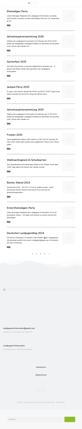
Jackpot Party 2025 (18, 87)
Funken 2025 (14, 134)
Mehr (8, 25)
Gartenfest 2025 (16, 61)
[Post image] (68, 16)
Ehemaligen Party (17, 11)
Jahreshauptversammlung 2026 (25, 36)
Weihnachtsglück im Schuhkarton (27, 160)
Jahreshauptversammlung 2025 (25, 109)
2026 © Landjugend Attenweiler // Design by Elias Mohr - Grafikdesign (41, 402)
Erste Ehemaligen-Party (21, 208)
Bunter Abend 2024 (18, 182)
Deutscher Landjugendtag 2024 (25, 233)
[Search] (69, 419)
